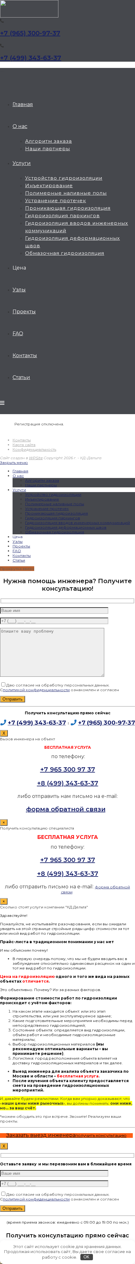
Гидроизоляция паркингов (52, 518)
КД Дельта (2, 71)
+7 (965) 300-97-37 (30, 33)
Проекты (21, 546)
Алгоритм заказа (42, 480)
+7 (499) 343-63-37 (30, 58)
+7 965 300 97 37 (67, 769)
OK (86, 1257)
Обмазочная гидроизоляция (54, 532)
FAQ (17, 550)
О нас (18, 475)
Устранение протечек (47, 508)
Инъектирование (42, 499)
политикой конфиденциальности (36, 689)
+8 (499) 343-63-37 (67, 783)
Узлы (18, 541)
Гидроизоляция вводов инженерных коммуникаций (77, 522)
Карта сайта (24, 444)
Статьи (19, 560)
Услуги (19, 489)
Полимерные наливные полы (54, 503)
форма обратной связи (65, 809)
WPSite (36, 457)
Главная (20, 471)
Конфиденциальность (34, 449)
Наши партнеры (41, 485)
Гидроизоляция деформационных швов (65, 527)
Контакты (22, 440)
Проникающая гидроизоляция (56, 513)
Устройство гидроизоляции (53, 494)
